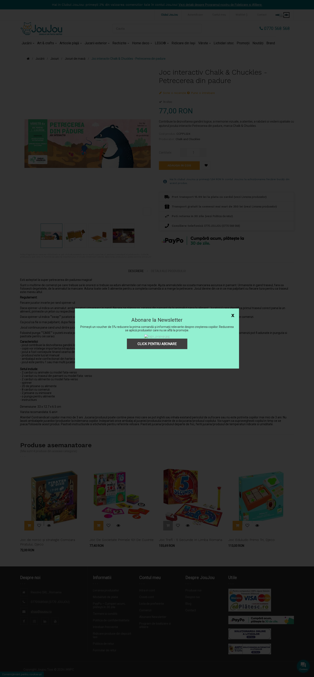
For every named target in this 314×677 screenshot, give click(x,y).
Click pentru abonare (157, 344)
